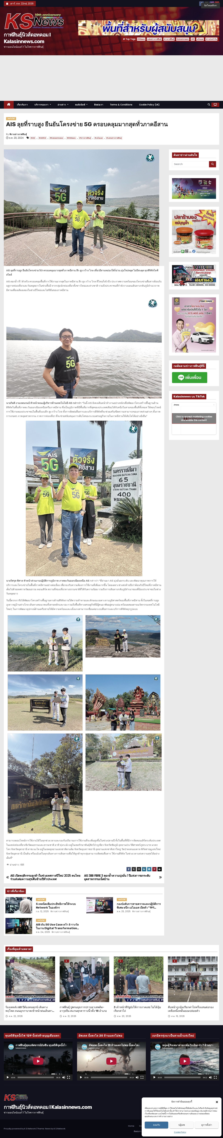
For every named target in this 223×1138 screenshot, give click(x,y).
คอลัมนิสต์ (80, 104)
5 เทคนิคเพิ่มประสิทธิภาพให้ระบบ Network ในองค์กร (56, 905)
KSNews (141, 39)
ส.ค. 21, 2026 (69, 1016)
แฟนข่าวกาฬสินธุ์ (154, 39)
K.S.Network (59, 1128)
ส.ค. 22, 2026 (16, 1016)
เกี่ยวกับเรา (22, 104)
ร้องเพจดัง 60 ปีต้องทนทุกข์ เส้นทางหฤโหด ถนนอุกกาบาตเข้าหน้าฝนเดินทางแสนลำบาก (29, 1011)
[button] (216, 1101)
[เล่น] (7, 1077)
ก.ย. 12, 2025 (42, 911)
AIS (192, 39)
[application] (38, 1061)
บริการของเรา (41, 104)
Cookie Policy (180, 1132)
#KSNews (71, 138)
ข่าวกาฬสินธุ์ (169, 39)
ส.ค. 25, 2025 (124, 911)
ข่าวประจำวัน (211, 39)
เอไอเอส (200, 39)
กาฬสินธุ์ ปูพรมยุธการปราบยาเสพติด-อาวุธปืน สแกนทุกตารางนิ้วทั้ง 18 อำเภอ (83, 1009)
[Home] (9, 105)
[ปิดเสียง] (63, 1077)
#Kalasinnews (56, 138)
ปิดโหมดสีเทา (210, 5)
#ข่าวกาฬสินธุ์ (85, 138)
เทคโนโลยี (11, 118)
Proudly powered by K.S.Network (20, 1128)
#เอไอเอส (99, 138)
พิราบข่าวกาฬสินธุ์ (18, 134)
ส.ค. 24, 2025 (43, 932)
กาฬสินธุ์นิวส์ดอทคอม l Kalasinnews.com (48, 1107)
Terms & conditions (121, 104)
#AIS (32, 138)
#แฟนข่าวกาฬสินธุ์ (114, 138)
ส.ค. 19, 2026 (178, 1016)
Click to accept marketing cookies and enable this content (194, 418)
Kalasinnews (183, 39)
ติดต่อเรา (98, 104)
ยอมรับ (156, 1124)
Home (131, 1125)
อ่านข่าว (62, 104)
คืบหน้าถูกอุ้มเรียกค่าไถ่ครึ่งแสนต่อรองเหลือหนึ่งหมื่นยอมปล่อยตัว (191, 1009)
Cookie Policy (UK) (149, 104)
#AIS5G (42, 138)
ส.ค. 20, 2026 (124, 1016)
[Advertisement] (111, 78)
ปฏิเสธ (181, 1124)
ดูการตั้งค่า (206, 1124)
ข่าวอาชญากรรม (120, 961)
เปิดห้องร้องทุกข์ (12, 961)
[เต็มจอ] (68, 1077)
